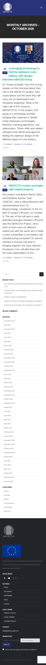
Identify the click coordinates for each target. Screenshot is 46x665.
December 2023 (9, 329)
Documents (8, 591)
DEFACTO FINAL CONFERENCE (15, 297)
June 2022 (7, 374)
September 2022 (9, 370)
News (6, 599)
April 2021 (7, 424)
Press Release (9, 503)
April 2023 (7, 341)
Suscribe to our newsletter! (11, 640)
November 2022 (9, 362)
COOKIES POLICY (10, 621)
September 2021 (9, 403)
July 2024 (7, 325)
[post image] (23, 52)
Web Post (18, 257)
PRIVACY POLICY (10, 613)
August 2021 (8, 407)
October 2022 (8, 366)
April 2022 (7, 378)
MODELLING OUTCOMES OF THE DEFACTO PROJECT (23, 305)
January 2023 (8, 354)
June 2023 (7, 337)
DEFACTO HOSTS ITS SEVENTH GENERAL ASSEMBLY (23, 301)
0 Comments (28, 144)
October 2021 (8, 399)
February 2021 (9, 432)
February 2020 (9, 477)
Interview (18, 144)
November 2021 (9, 395)
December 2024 (9, 321)
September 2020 (9, 452)
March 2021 (8, 428)
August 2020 (8, 457)
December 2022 (9, 358)
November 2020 (9, 444)
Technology (8, 507)
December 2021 (9, 391)
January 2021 (8, 436)
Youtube (9, 578)
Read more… (6, 147)
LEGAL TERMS (9, 617)
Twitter (4, 578)
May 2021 (7, 419)
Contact (6, 604)
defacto (9, 144)
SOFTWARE (8, 595)
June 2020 (7, 465)
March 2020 (8, 473)
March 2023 (8, 345)
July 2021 (7, 411)
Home (6, 587)
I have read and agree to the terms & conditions (20, 649)
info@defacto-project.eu (10, 631)
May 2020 (7, 469)
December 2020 (9, 440)
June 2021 (7, 415)
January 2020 (8, 481)
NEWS (6, 499)
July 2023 (7, 333)
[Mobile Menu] (41, 8)
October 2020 (8, 448)
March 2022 (8, 382)
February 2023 (9, 350)
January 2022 (8, 387)
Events (6, 491)
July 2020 (7, 461)
